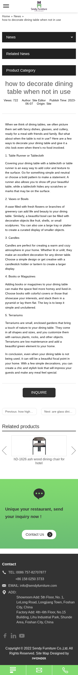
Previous (4, 450)
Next (74, 450)
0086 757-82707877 (31, 572)
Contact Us (35, 534)
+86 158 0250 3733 (29, 579)
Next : (60, 411)
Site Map (42, 653)
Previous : (21, 411)
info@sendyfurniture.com (38, 585)
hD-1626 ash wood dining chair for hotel (39, 461)
